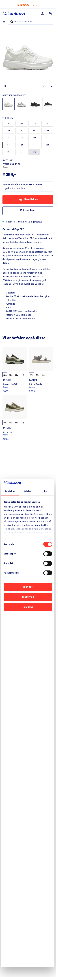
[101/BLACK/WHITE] (48, 104)
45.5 (47, 145)
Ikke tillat (28, 607)
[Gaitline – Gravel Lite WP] (14, 369)
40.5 (47, 131)
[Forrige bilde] (44, 86)
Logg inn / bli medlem (13, 188)
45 (34, 145)
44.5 (21, 145)
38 (47, 124)
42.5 (34, 138)
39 (21, 131)
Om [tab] (45, 491)
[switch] (47, 553)
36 (8, 124)
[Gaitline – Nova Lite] (14, 417)
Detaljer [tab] (28, 491)
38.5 (8, 131)
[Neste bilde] (50, 86)
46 (8, 152)
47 (21, 152)
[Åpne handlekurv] (50, 13)
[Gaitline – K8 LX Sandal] (41, 369)
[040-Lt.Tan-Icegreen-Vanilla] (22, 104)
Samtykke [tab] (10, 491)
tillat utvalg (28, 597)
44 (8, 145)
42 (21, 138)
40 (34, 131)
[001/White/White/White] (8, 104)
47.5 (34, 152)
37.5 (34, 124)
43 (47, 138)
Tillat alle (28, 587)
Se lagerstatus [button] (35, 221)
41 (8, 138)
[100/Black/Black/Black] (35, 104)
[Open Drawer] (4, 21)
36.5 (21, 124)
